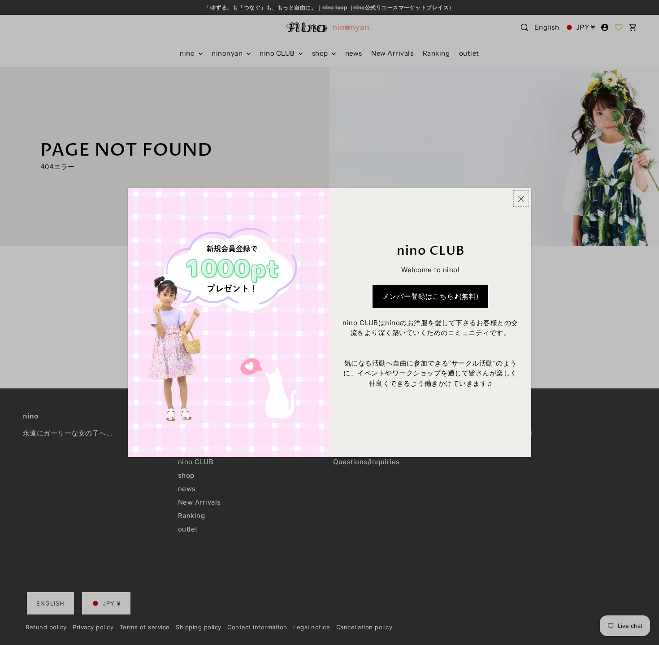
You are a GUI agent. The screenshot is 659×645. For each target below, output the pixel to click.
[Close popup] (521, 198)
